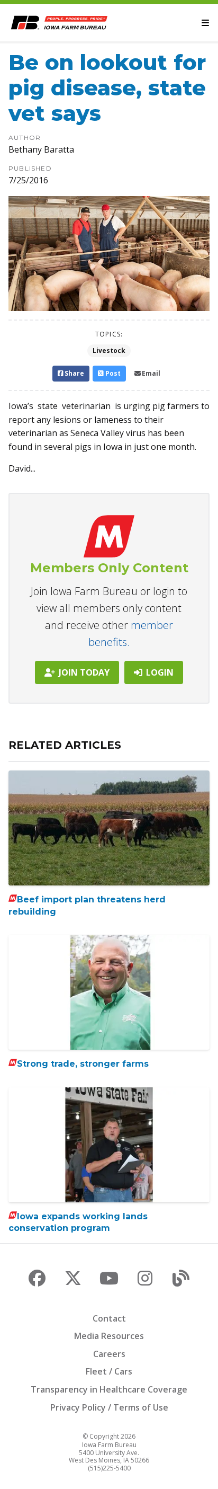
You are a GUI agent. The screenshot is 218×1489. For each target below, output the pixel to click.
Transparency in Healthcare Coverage (109, 1389)
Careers (109, 1354)
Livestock (109, 350)
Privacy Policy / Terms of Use (109, 1407)
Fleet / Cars (109, 1371)
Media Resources (109, 1336)
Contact (109, 1318)
